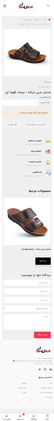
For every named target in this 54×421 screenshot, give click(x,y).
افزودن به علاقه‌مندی (35, 124)
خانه (51, 383)
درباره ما (24, 392)
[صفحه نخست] (47, 415)
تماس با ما (49, 397)
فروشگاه (23, 383)
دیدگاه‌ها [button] (43, 261)
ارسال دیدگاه (42, 335)
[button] (4, 5)
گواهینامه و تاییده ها (46, 392)
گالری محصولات (22, 388)
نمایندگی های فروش (46, 388)
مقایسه (11, 124)
